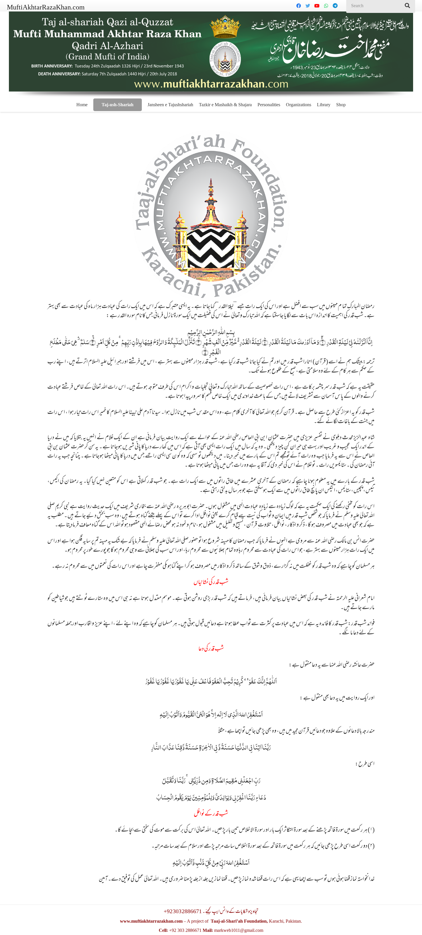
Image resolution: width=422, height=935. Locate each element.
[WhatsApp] (326, 5)
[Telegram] (335, 5)
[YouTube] (317, 5)
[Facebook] (298, 5)
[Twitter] (307, 5)
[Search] (407, 6)
